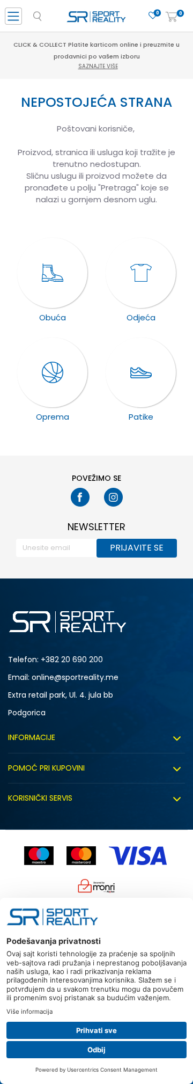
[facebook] (80, 497)
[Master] (81, 855)
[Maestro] (39, 855)
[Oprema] (52, 373)
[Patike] (141, 373)
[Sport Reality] (96, 19)
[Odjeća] (141, 273)
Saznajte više (98, 66)
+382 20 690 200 (72, 659)
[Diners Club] (96, 885)
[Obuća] (52, 273)
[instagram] (113, 497)
